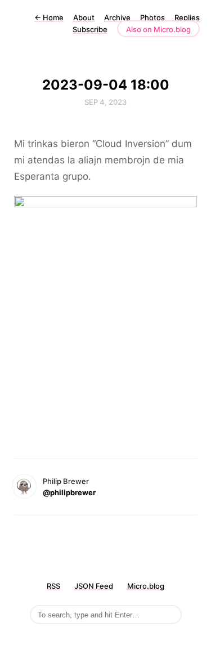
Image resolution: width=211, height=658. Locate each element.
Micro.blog (145, 585)
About (84, 17)
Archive (117, 17)
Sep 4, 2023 (105, 101)
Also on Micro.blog (158, 29)
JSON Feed (93, 585)
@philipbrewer (69, 492)
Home (49, 17)
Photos (152, 17)
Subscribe (90, 29)
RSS (53, 585)
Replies (187, 17)
